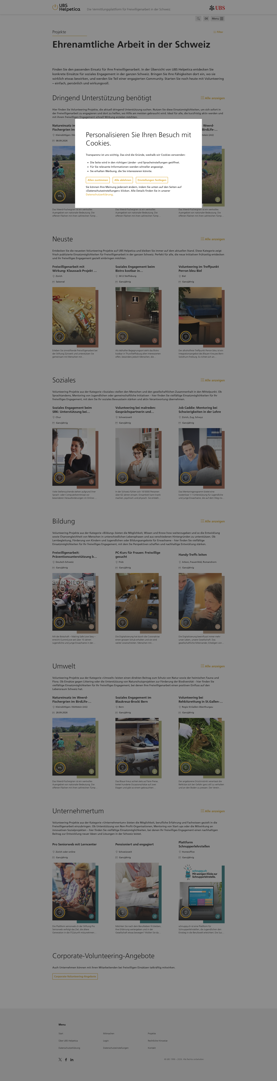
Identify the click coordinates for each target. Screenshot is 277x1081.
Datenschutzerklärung (99, 194)
